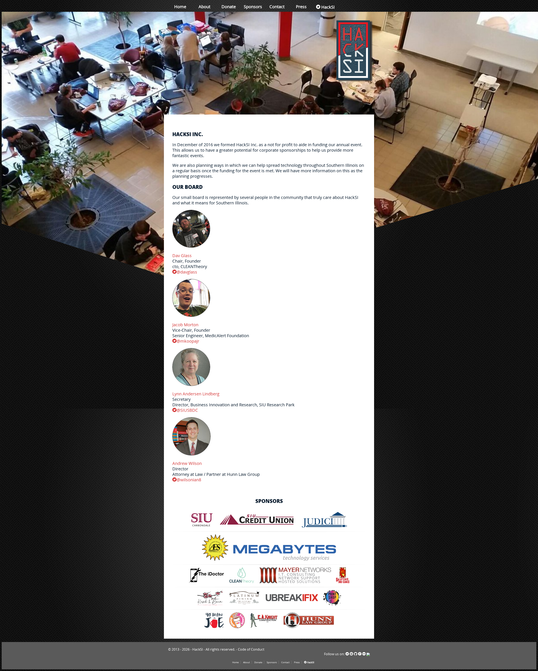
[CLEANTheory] (242, 583)
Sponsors (253, 6)
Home (180, 6)
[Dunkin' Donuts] (237, 628)
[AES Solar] (215, 560)
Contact (277, 6)
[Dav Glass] (191, 246)
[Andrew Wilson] (191, 454)
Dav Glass (182, 255)
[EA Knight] (264, 628)
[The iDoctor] (207, 583)
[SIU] (202, 527)
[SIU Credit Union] (257, 527)
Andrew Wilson (187, 463)
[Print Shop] (332, 605)
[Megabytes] (284, 560)
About (204, 6)
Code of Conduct (251, 649)
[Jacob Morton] (191, 315)
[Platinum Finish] (244, 605)
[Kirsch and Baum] (210, 605)
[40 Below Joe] (214, 628)
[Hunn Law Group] (308, 628)
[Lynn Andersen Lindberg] (191, 384)
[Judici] (324, 527)
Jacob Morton (185, 325)
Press (301, 6)
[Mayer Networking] (295, 583)
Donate (229, 6)
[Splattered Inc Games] (342, 583)
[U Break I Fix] (292, 605)
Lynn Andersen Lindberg (195, 394)
